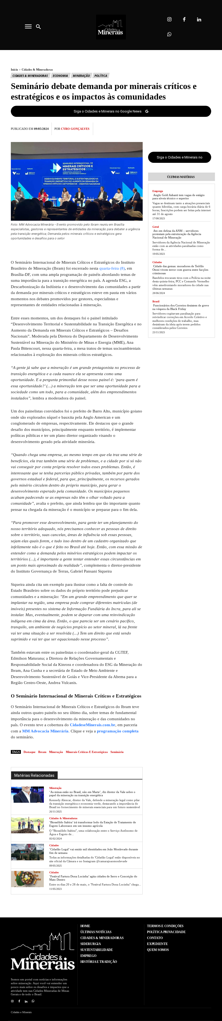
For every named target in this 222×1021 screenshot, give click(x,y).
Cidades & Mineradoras (37, 69)
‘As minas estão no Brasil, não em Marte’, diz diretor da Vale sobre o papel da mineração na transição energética (92, 793)
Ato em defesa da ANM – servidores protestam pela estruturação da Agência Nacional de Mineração (176, 234)
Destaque (29, 752)
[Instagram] (169, 20)
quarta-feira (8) (112, 268)
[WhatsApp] (205, 128)
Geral (155, 226)
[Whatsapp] (169, 34)
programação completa (118, 731)
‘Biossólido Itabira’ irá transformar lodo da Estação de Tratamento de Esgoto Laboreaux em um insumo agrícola (92, 824)
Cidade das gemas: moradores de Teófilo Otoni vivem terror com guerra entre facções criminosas (180, 270)
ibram (42, 752)
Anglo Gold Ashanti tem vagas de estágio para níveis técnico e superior (178, 196)
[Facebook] (184, 20)
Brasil (155, 301)
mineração (56, 752)
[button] (38, 27)
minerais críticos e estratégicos (87, 752)
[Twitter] (180, 128)
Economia (60, 76)
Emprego (157, 191)
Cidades (54, 845)
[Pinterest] (193, 128)
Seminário (117, 752)
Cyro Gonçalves (75, 128)
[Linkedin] (199, 20)
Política (100, 76)
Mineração (81, 76)
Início (14, 69)
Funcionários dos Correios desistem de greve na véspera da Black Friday (180, 307)
